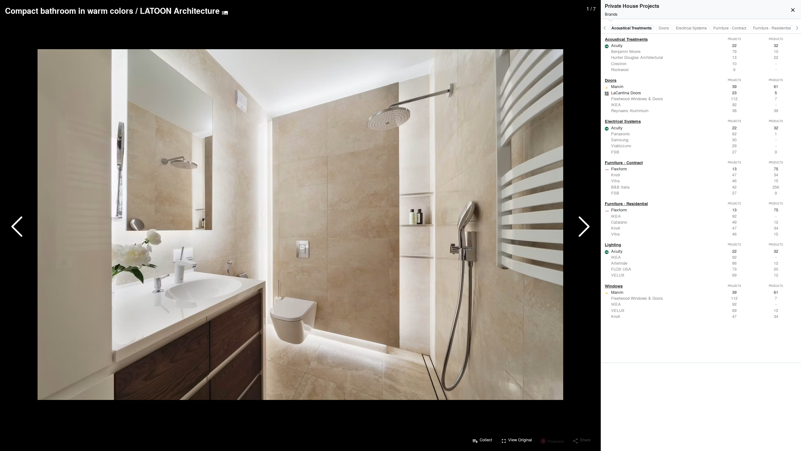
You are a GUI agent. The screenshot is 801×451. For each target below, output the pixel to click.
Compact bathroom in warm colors (69, 10)
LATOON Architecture (180, 10)
